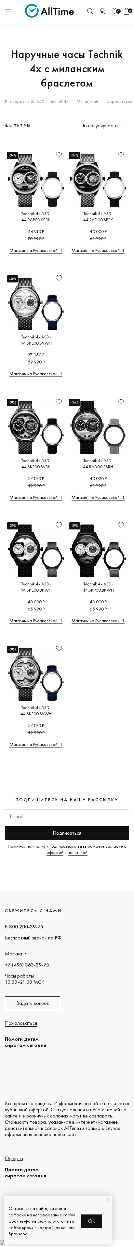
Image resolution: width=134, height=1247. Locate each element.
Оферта (14, 1158)
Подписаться (67, 832)
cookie (69, 1215)
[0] (114, 11)
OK (92, 1221)
